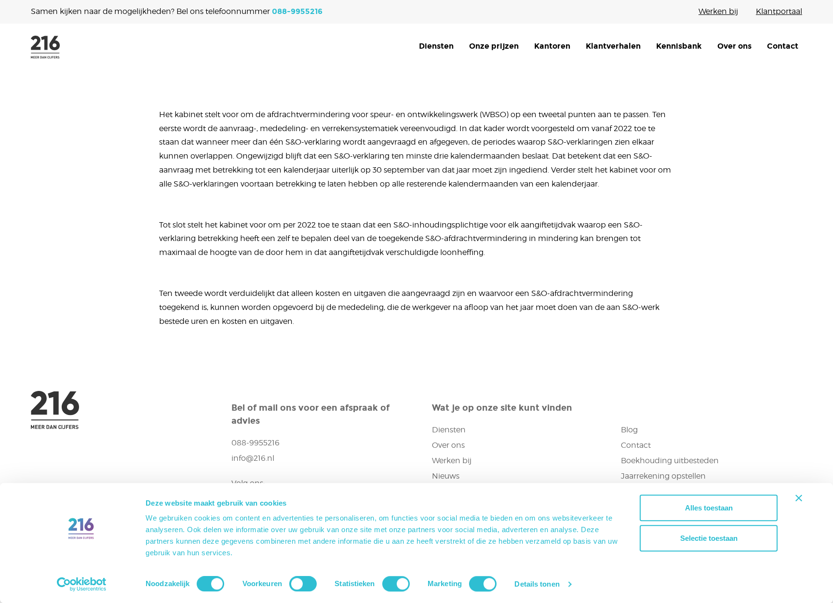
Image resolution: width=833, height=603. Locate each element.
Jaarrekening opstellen (663, 476)
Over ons (734, 46)
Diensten (436, 46)
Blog (629, 429)
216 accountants (45, 47)
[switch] (303, 583)
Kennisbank (679, 46)
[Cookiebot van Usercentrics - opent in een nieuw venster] (82, 584)
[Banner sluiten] (798, 498)
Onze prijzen (494, 46)
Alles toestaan (709, 508)
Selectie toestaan (709, 538)
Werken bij (718, 11)
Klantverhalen (613, 46)
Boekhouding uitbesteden (670, 460)
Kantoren (552, 46)
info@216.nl (252, 458)
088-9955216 (297, 11)
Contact (782, 46)
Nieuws (445, 476)
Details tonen (536, 584)
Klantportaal (779, 11)
